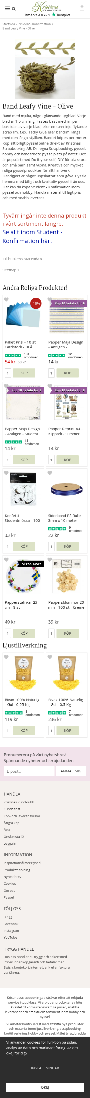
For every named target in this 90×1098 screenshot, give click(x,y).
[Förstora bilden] (45, 68)
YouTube (10, 937)
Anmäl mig (71, 771)
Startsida (8, 24)
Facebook (11, 923)
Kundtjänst (12, 809)
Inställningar (45, 1068)
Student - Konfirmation (35, 24)
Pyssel (9, 897)
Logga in (10, 843)
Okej (45, 1087)
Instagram (11, 930)
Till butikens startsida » (22, 258)
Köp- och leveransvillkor (22, 816)
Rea (7, 829)
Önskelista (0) (14, 836)
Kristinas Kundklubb (19, 802)
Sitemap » (11, 269)
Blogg (8, 916)
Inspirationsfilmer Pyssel (22, 863)
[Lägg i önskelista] (6, 299)
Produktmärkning (17, 870)
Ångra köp (12, 822)
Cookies (10, 883)
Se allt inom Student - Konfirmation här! (32, 236)
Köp (24, 372)
